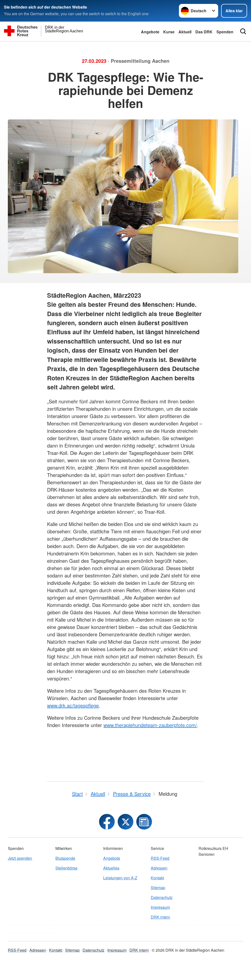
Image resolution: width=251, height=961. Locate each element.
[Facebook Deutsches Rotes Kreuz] (107, 822)
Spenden (224, 32)
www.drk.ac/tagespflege (73, 705)
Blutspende (65, 858)
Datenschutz (162, 897)
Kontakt (157, 878)
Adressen (159, 868)
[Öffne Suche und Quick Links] (243, 31)
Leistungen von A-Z (120, 878)
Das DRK (204, 32)
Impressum (160, 907)
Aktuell (184, 32)
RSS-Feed (160, 858)
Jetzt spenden (20, 858)
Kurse (169, 32)
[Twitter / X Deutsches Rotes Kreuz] (125, 822)
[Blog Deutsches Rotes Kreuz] (144, 822)
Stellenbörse (66, 868)
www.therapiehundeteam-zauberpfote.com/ (150, 725)
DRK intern (160, 917)
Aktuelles (111, 868)
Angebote (150, 32)
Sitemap (158, 887)
